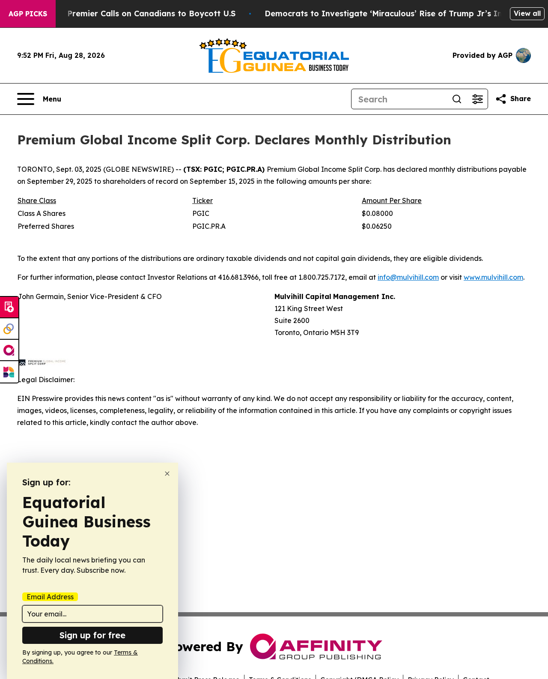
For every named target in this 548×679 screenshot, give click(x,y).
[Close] (167, 474)
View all (527, 13)
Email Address (50, 596)
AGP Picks (28, 13)
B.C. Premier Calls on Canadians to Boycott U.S (143, 13)
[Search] (457, 99)
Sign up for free (92, 635)
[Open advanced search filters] (477, 99)
